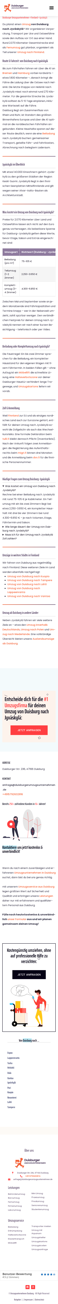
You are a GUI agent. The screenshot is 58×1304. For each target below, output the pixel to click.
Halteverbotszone (26, 377)
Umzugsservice (16, 1220)
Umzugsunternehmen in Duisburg (35, 872)
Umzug (26, 24)
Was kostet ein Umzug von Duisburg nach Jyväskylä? (28, 488)
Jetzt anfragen (29, 730)
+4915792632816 (12, 794)
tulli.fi (5, 439)
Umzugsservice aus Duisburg (36, 886)
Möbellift (24, 372)
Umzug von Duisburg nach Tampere (29, 580)
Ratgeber (17, 1300)
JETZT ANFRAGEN (29, 974)
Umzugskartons (28, 386)
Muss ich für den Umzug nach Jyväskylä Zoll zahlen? (27, 536)
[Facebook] (28, 1287)
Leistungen (46, 896)
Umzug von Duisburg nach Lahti (27, 584)
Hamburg (24, 73)
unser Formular (17, 919)
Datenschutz (39, 1300)
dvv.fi (36, 457)
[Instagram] (33, 1287)
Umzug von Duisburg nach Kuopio (28, 576)
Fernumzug (13, 47)
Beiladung (48, 133)
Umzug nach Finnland (30, 52)
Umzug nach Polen (32, 629)
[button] (51, 7)
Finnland (34, 17)
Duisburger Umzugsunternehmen (15, 17)
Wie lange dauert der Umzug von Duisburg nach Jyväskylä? (27, 529)
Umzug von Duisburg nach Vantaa (28, 596)
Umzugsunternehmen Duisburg (22, 1293)
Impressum (28, 1300)
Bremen (7, 73)
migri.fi (22, 453)
